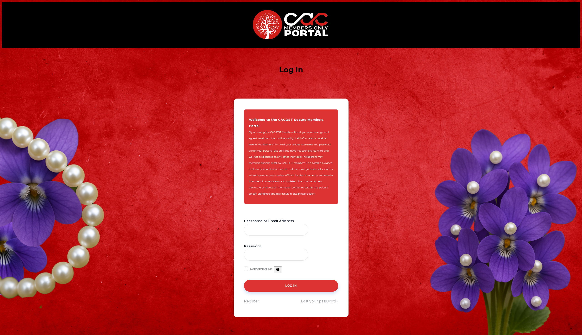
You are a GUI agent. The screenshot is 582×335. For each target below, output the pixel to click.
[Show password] (314, 255)
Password (252, 246)
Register (251, 301)
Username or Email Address (269, 221)
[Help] (278, 269)
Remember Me (261, 269)
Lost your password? (319, 301)
